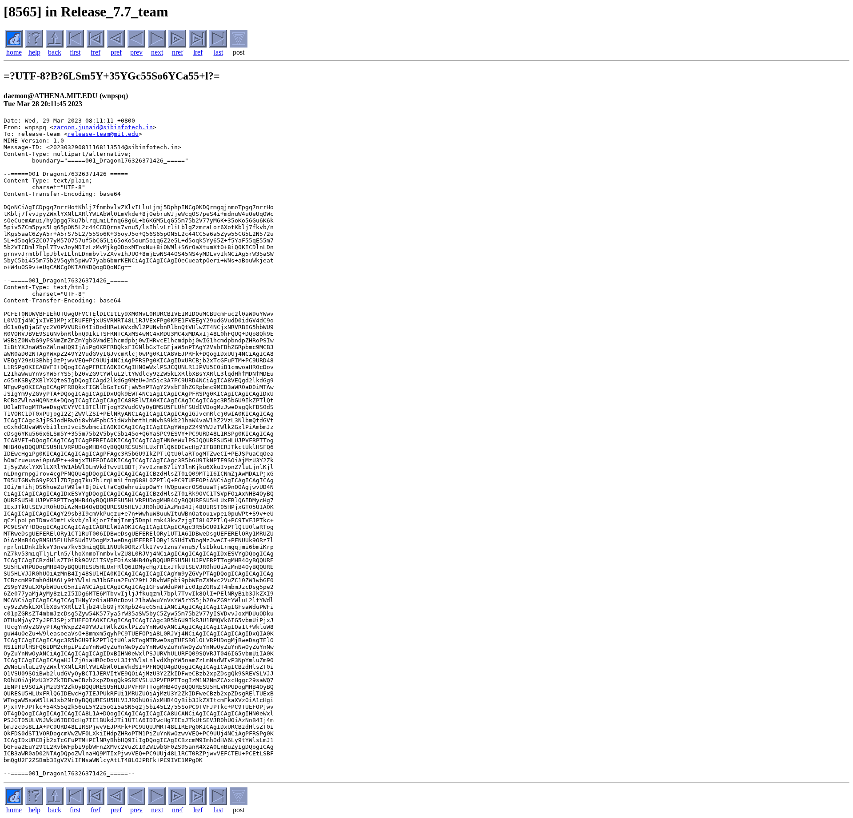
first (75, 52)
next (157, 52)
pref (116, 52)
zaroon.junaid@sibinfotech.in (103, 127)
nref (177, 52)
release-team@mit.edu (103, 134)
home (14, 52)
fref (95, 52)
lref (198, 52)
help (34, 52)
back (54, 52)
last (218, 52)
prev (136, 52)
